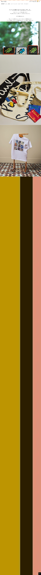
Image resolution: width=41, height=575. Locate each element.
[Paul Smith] (4, 1)
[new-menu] (39, 1)
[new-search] (30, 1)
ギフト (22, 3)
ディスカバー (26, 3)
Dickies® (3, 3)
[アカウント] (34, 1)
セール (6, 3)
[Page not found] (20, 47)
